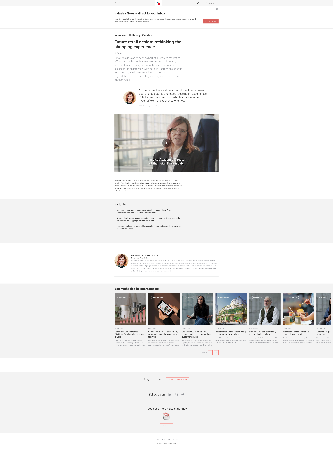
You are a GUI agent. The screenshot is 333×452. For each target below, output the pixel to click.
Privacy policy (166, 439)
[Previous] (210, 352)
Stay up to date (211, 21)
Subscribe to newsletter (177, 379)
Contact (166, 425)
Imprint (157, 439)
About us (175, 439)
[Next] (216, 352)
